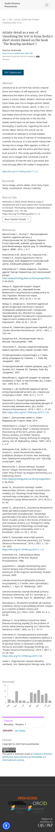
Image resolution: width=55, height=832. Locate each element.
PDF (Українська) (13, 72)
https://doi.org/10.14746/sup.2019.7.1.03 (28, 412)
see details (20, 730)
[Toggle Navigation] (47, 5)
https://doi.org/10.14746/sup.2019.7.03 (22, 655)
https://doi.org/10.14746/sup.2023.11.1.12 (20, 171)
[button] (6, 826)
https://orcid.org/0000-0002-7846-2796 (17, 53)
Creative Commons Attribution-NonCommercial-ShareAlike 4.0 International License (27, 756)
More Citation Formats (16, 219)
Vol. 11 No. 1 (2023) (11, 19)
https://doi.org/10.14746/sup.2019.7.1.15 (23, 549)
